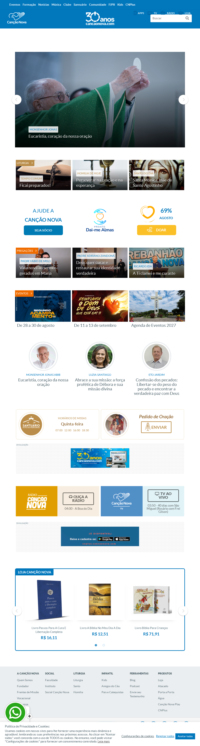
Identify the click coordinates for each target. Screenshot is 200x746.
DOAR (161, 230)
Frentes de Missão (28, 692)
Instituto (50, 686)
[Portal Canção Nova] (16, 18)
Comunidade (97, 4)
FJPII (112, 4)
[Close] (29, 716)
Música (56, 4)
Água (161, 698)
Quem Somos (25, 680)
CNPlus (162, 710)
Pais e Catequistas (112, 692)
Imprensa (22, 704)
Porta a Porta (166, 692)
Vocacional (23, 698)
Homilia (78, 692)
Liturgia (23, 163)
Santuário (80, 4)
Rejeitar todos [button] (165, 736)
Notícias (43, 4)
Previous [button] (16, 100)
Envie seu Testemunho (137, 694)
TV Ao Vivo (165, 496)
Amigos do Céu (111, 686)
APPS (141, 13)
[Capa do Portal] (100, 17)
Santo (76, 686)
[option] (97, 99)
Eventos (22, 293)
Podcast (135, 686)
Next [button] (183, 100)
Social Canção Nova (57, 692)
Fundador (23, 686)
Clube (67, 4)
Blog (132, 680)
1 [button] (96, 645)
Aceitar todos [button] (185, 736)
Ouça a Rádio (80, 499)
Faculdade (51, 680)
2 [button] (104, 645)
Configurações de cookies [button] (137, 736)
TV (155, 13)
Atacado (163, 686)
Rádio (171, 13)
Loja (160, 680)
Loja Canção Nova (34, 572)
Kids (104, 680)
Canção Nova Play (169, 704)
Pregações (25, 250)
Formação (29, 4)
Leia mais (104, 741)
